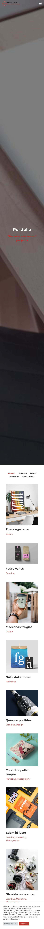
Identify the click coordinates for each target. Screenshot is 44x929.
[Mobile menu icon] (40, 3)
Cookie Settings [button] (10, 924)
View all (11, 473)
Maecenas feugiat (19, 627)
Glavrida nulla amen (20, 894)
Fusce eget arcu (17, 529)
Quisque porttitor (18, 720)
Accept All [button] (24, 924)
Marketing (14, 476)
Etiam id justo (16, 832)
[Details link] (22, 504)
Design (33, 473)
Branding (23, 473)
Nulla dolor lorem (18, 677)
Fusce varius (15, 568)
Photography (28, 476)
